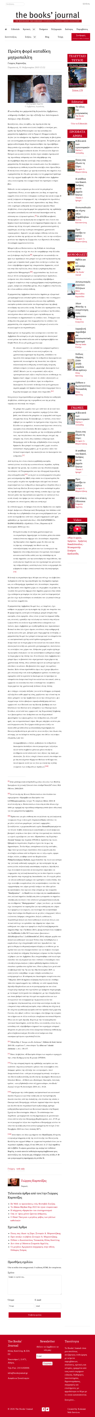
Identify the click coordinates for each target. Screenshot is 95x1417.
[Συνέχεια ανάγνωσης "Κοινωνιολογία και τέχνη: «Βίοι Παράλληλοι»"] (71, 214)
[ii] (31, 254)
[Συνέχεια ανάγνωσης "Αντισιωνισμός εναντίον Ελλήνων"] (71, 289)
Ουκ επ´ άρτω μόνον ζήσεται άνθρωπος (29, 1214)
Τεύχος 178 (77, 90)
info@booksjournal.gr (18, 1373)
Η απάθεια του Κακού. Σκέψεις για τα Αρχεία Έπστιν (81, 186)
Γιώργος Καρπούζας (17, 63)
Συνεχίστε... (70, 1400)
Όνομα (11, 1300)
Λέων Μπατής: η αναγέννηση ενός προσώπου (81, 310)
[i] (36, 215)
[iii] (31, 271)
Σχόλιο (11, 1272)
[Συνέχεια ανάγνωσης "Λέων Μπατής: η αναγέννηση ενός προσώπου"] (71, 312)
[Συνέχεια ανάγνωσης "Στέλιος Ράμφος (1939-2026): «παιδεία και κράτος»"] (71, 364)
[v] (23, 455)
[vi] (26, 474)
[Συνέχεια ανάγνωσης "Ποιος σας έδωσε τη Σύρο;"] (71, 165)
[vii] (14, 571)
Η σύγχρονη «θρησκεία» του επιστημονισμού (31, 1210)
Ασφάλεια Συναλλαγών (18, 1378)
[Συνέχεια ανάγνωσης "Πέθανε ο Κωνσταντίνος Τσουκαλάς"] (71, 388)
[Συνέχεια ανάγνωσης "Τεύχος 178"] (77, 75)
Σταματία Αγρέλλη (39, 1243)
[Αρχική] (7, 29)
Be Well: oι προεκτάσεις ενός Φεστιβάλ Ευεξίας (33, 1204)
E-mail (38, 1300)
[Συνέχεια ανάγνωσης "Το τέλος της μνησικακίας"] (71, 112)
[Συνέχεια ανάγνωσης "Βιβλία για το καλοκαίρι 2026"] (71, 267)
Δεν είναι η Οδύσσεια (20, 1243)
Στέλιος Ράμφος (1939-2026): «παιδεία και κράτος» (81, 362)
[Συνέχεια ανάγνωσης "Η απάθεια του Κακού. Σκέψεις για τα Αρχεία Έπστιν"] (71, 189)
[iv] (52, 391)
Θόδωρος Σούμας (19, 1250)
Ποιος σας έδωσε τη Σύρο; (23, 1233)
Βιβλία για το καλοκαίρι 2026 (80, 264)
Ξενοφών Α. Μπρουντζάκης (48, 1233)
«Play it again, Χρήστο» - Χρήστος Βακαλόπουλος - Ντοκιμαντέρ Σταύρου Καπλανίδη (77, 545)
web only (20, 1169)
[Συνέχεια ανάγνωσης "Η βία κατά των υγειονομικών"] (71, 146)
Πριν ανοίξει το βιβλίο (21, 1237)
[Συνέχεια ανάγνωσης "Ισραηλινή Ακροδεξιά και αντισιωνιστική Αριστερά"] (71, 337)
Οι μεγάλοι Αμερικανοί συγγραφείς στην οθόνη (32, 1247)
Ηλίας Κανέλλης (52, 1240)
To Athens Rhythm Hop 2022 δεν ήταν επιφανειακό (34, 1207)
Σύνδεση (86, 4)
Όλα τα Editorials (79, 123)
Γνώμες (11, 1169)
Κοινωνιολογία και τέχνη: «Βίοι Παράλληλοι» (83, 212)
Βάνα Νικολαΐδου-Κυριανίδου (80, 293)
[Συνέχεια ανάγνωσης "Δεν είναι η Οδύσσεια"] (71, 502)
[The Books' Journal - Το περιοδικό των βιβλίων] (47, 16)
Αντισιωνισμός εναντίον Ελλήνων (82, 285)
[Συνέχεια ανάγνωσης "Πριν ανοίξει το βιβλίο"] (71, 235)
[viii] (46, 766)
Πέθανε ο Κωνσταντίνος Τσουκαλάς (27, 1240)
